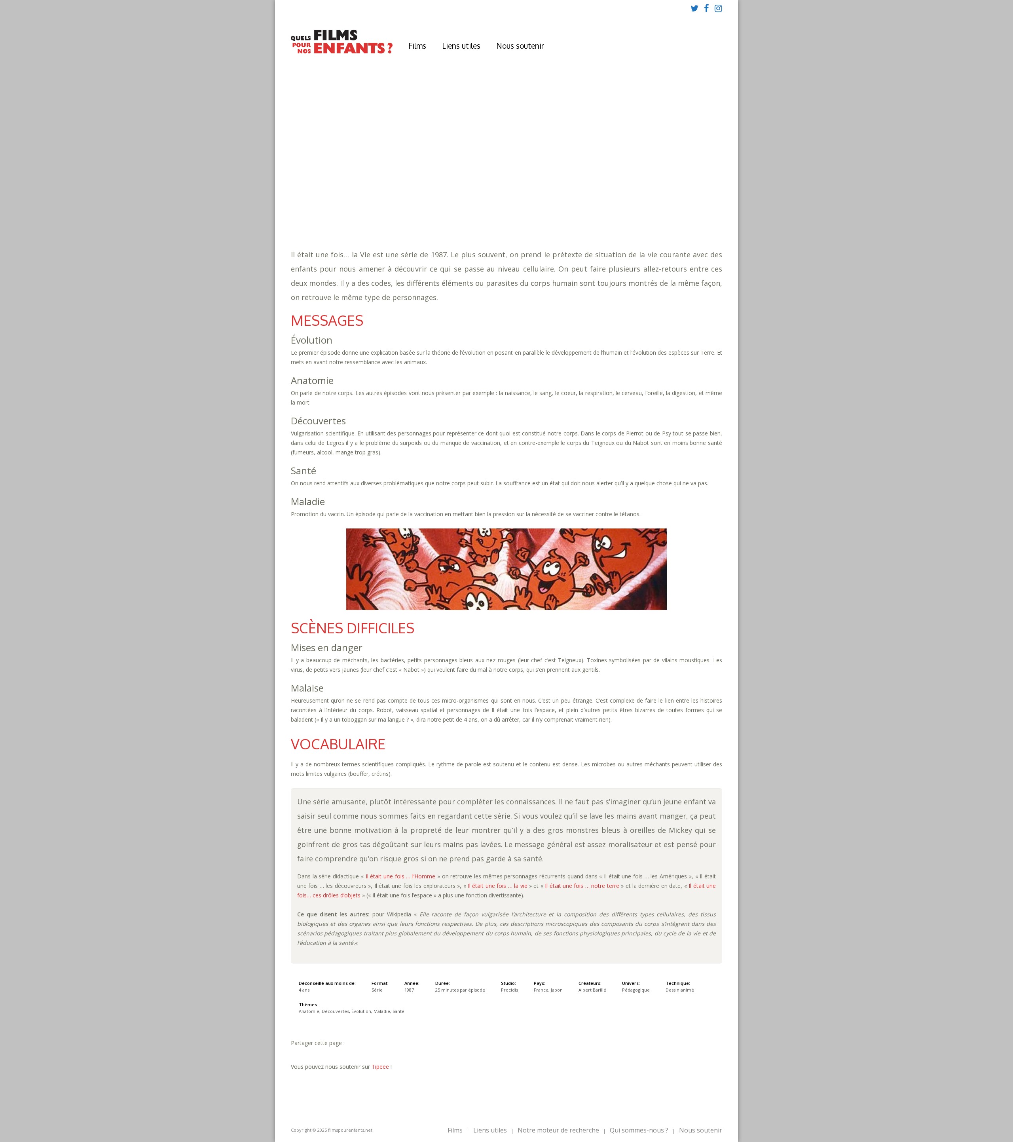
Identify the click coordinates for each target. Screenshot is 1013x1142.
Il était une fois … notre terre (582, 885)
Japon (557, 990)
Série (377, 990)
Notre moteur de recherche (558, 1130)
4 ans (462, 182)
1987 (400, 174)
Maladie (522, 198)
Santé (546, 198)
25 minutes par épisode (429, 190)
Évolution (490, 198)
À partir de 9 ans (398, 160)
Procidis (509, 990)
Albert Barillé (592, 990)
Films (417, 45)
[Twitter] (694, 8)
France (541, 990)
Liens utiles (461, 45)
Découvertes (450, 198)
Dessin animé (680, 990)
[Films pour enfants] (342, 51)
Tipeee (380, 1066)
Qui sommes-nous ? (639, 1130)
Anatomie (412, 198)
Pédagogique (419, 206)
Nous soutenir (520, 45)
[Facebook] (706, 8)
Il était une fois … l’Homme (401, 876)
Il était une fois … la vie (497, 885)
